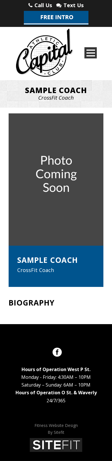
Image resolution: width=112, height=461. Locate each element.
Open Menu (90, 52)
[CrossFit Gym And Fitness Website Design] (56, 444)
